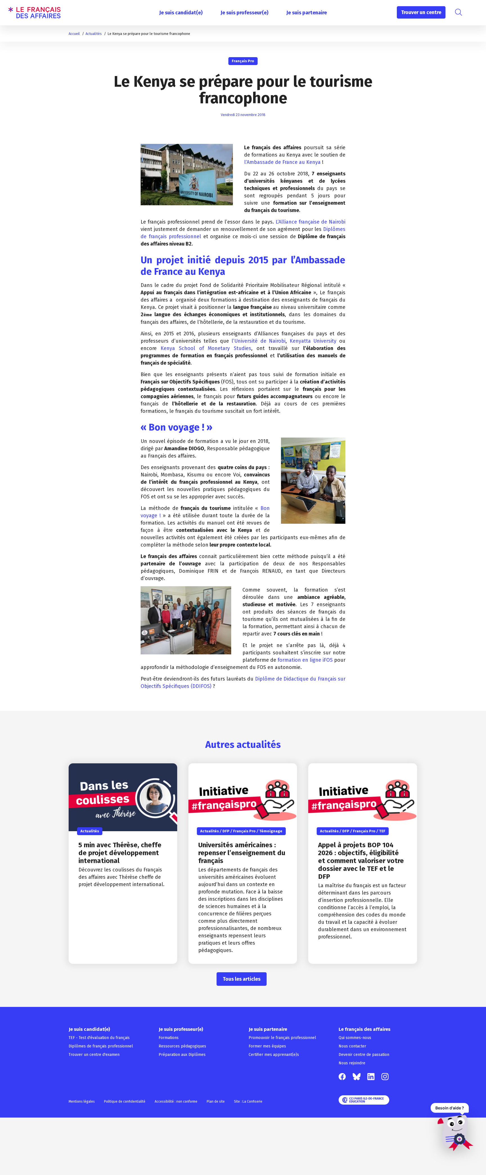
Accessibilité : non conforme (176, 1101)
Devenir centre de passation (364, 1054)
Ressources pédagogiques (182, 1046)
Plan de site (216, 1101)
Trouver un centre (421, 12)
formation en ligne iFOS (305, 660)
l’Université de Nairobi (258, 341)
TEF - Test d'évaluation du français (99, 1037)
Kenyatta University (313, 341)
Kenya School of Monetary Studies (206, 348)
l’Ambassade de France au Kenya (282, 162)
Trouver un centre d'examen (94, 1054)
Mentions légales (82, 1101)
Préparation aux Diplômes (182, 1054)
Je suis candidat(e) (180, 13)
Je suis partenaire (306, 13)
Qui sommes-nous (355, 1037)
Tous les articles (241, 979)
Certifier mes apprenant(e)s (274, 1054)
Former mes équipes (267, 1046)
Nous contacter (352, 1046)
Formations (169, 1037)
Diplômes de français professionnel (101, 1046)
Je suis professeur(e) (244, 13)
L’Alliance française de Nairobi (310, 222)
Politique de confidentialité (124, 1101)
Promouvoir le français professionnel (282, 1037)
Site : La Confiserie (248, 1101)
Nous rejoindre (352, 1063)
